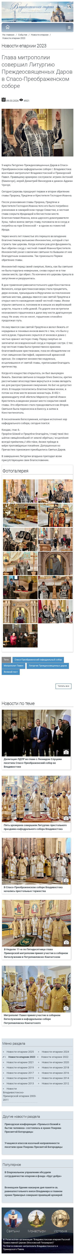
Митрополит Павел (13, 665)
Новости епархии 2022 (54, 1056)
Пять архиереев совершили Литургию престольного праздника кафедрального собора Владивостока (35, 827)
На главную (8, 35)
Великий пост (11, 672)
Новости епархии (39, 35)
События (22, 35)
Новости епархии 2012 (55, 1083)
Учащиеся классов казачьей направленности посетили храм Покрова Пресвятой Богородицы (34, 1145)
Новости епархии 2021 (20, 1062)
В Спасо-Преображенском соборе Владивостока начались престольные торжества (33, 889)
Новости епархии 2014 (55, 1078)
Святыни (13, 1231)
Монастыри (37, 1231)
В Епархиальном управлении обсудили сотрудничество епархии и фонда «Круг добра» (33, 1174)
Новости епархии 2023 (13, 38)
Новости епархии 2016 (55, 1072)
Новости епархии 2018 (55, 1067)
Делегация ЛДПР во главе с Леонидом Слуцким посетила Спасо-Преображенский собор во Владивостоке (33, 763)
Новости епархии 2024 (55, 1051)
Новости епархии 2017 (20, 1072)
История (60, 1231)
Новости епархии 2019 (20, 1067)
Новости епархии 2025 (20, 1051)
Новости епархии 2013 (20, 1083)
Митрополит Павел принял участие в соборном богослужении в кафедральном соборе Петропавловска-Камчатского (32, 1019)
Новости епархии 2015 (20, 1078)
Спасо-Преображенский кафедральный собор (38, 659)
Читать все (63, 686)
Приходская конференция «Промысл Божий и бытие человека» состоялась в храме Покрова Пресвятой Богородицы (33, 1128)
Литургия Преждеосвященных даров (48, 665)
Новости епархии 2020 (55, 1062)
